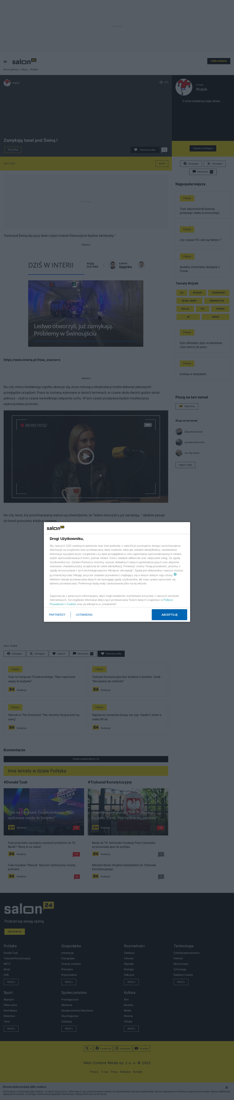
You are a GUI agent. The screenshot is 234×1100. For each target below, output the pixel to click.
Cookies (71, 603)
